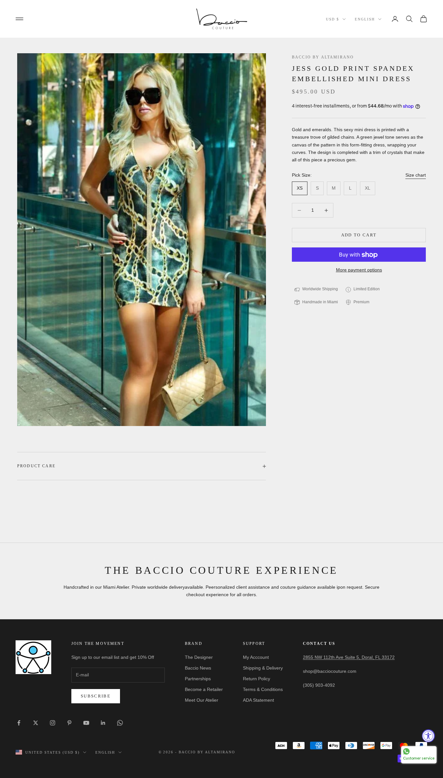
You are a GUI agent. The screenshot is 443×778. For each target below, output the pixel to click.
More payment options (359, 270)
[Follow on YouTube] (86, 723)
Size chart (415, 175)
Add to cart (359, 235)
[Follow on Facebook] (19, 723)
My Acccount (256, 657)
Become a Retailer (204, 689)
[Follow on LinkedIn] (103, 723)
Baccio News (198, 668)
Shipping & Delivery (263, 668)
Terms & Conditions (263, 689)
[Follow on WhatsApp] (120, 723)
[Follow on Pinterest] (69, 723)
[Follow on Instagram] (52, 723)
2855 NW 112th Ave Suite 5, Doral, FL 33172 (349, 657)
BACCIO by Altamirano (323, 57)
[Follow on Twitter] (35, 723)
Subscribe (96, 696)
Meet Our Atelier (201, 700)
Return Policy (256, 678)
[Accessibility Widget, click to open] (428, 735)
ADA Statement (258, 700)
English (365, 19)
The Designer (199, 657)
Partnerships (198, 678)
